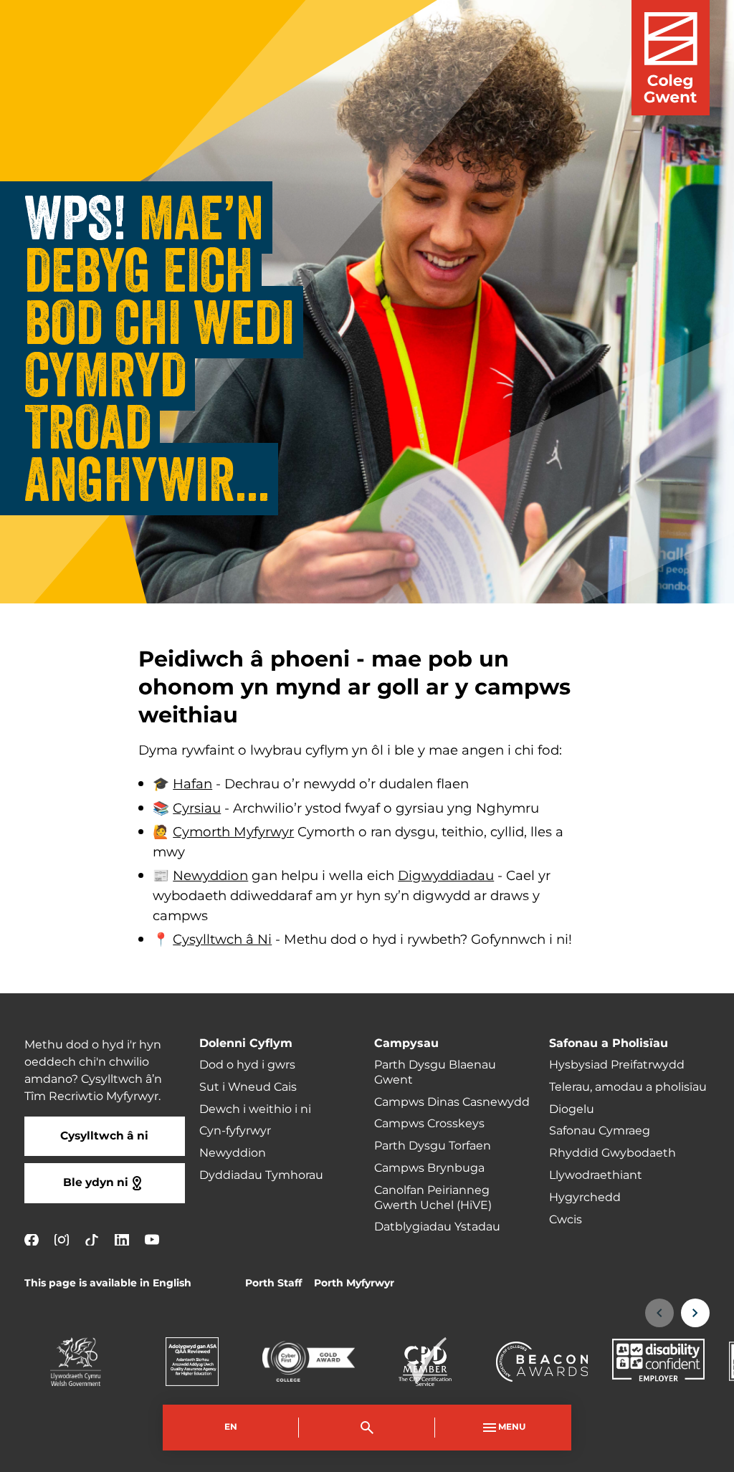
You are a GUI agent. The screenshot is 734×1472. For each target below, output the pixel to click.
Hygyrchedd (585, 1197)
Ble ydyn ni (95, 1183)
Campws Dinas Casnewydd (452, 1102)
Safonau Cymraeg (599, 1131)
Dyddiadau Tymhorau (261, 1175)
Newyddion (210, 876)
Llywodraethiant (595, 1175)
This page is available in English (107, 1283)
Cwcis (565, 1219)
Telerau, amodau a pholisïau (628, 1087)
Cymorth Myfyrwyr (233, 832)
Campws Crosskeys (429, 1123)
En (230, 1427)
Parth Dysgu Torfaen (432, 1146)
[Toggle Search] (367, 1428)
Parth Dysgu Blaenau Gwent (435, 1072)
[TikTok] (92, 1239)
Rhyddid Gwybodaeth (612, 1153)
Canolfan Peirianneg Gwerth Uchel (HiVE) (433, 1198)
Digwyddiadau (446, 876)
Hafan (192, 784)
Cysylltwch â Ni (222, 939)
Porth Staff (273, 1283)
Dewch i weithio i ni (255, 1109)
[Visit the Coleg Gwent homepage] (670, 57)
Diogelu (571, 1109)
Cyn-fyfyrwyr (235, 1131)
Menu (511, 1427)
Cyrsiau (197, 808)
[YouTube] (152, 1239)
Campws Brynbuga (429, 1168)
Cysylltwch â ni (104, 1136)
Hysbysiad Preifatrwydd (617, 1065)
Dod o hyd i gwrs (247, 1065)
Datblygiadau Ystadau (437, 1227)
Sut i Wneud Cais (248, 1087)
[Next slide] (695, 1313)
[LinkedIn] (122, 1239)
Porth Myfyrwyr (354, 1283)
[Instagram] (61, 1239)
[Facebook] (31, 1239)
